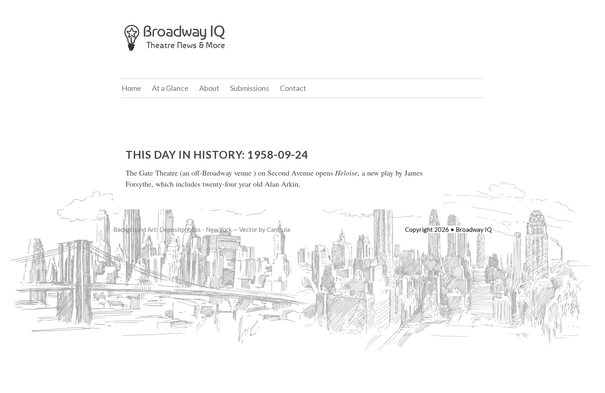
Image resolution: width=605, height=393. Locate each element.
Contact (293, 87)
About (209, 87)
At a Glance (170, 87)
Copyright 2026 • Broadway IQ (448, 229)
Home (131, 87)
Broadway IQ (184, 31)
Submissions (249, 87)
